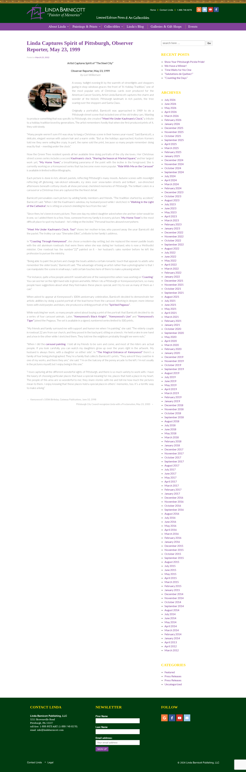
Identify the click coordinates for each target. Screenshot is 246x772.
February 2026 (173, 119)
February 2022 (173, 272)
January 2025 (172, 156)
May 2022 (170, 260)
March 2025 (172, 148)
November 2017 (174, 453)
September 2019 (174, 369)
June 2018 (170, 429)
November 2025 (174, 131)
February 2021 (173, 320)
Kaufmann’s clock (81, 158)
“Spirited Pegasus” (119, 304)
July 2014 (170, 614)
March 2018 (172, 437)
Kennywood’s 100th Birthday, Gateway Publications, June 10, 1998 (63, 399)
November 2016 (174, 501)
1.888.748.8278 (184, 10)
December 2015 (174, 545)
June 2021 (170, 304)
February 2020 (173, 348)
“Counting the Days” (176, 77)
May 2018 (170, 433)
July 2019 (170, 377)
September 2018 (174, 417)
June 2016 (170, 521)
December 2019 (174, 356)
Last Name (102, 727)
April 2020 (171, 340)
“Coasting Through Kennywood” (48, 241)
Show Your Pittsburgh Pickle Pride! (185, 61)
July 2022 (170, 252)
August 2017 (172, 465)
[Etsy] (198, 9)
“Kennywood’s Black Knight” (90, 316)
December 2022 (174, 232)
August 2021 (172, 296)
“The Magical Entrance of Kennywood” (119, 352)
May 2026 (170, 107)
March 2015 (172, 581)
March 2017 (172, 485)
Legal (50, 762)
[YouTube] (210, 9)
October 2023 (173, 196)
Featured (170, 672)
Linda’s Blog (135, 26)
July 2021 (170, 300)
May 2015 (170, 573)
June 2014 (170, 618)
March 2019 (172, 393)
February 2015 (173, 585)
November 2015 (174, 549)
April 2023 (171, 216)
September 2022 (174, 244)
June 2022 (170, 256)
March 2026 (172, 115)
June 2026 (170, 103)
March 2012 (172, 650)
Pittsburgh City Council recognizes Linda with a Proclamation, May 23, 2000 (113, 404)
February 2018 (173, 441)
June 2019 (170, 381)
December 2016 (174, 497)
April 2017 (171, 481)
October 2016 (173, 505)
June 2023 (170, 208)
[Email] (204, 9)
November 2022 (174, 236)
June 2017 (170, 473)
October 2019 (173, 364)
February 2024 (173, 188)
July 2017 (170, 469)
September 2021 (174, 292)
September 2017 (174, 461)
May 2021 (170, 308)
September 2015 (174, 557)
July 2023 (170, 204)
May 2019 (170, 385)
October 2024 (173, 168)
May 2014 (170, 622)
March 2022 (172, 268)
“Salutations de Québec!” (179, 73)
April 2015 (171, 577)
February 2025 (173, 152)
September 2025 (174, 139)
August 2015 (172, 561)
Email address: (104, 738)
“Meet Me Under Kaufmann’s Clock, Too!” (51, 229)
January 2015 (172, 590)
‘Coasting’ (147, 276)
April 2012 (171, 646)
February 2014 (173, 634)
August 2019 (172, 373)
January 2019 (172, 401)
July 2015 (170, 565)
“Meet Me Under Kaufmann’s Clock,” (122, 118)
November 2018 (174, 409)
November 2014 (174, 598)
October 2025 (173, 135)
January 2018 (172, 445)
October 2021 (173, 288)
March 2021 (172, 316)
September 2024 (174, 172)
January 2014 (172, 638)
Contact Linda (166, 10)
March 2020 (172, 344)
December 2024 (174, 160)
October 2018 (173, 413)
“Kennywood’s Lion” (119, 316)
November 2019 (174, 360)
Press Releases (173, 676)
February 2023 (173, 224)
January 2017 (172, 493)
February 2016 (173, 537)
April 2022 (171, 264)
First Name (102, 716)
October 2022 (173, 240)
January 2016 (172, 541)
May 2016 (170, 525)
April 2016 (171, 529)
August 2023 (172, 200)
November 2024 (174, 164)
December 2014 (174, 594)
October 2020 (173, 328)
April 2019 (171, 389)
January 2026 (172, 123)
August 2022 (172, 248)
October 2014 (173, 602)
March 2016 (172, 533)
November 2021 (174, 284)
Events (192, 26)
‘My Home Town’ (131, 217)
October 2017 (173, 457)
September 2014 (174, 606)
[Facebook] (216, 9)
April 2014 (171, 626)
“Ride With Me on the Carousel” (135, 166)
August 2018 (172, 421)
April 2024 (171, 180)
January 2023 (172, 228)
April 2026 (171, 111)
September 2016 (174, 509)
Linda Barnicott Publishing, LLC (202, 762)
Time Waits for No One (178, 69)
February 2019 (173, 397)
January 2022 (172, 276)
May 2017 (170, 477)
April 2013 (171, 642)
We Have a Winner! (176, 65)
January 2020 (172, 352)
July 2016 (170, 517)
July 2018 (170, 425)
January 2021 (172, 324)
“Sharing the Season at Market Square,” (114, 158)
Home (153, 10)
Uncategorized (173, 684)
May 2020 (170, 336)
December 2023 (174, 192)
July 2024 (170, 176)
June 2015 (170, 569)
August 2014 (172, 610)
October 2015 (173, 553)
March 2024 (172, 184)
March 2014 (172, 630)
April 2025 (171, 143)
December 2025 (174, 127)
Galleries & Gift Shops (166, 26)
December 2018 (174, 405)
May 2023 (170, 212)
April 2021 (171, 312)
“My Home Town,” (49, 162)
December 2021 (174, 280)
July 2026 (170, 99)
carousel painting (56, 344)
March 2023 (172, 220)
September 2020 (174, 332)
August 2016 (172, 513)
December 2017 (174, 449)
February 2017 (173, 489)
